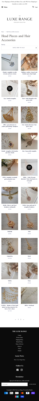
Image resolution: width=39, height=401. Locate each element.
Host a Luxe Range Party (19, 360)
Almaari (19, 350)
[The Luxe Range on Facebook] (17, 370)
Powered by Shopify (28, 390)
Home (2, 32)
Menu (5, 7)
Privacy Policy (19, 337)
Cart (36, 7)
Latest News (19, 356)
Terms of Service (19, 344)
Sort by (3, 44)
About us (19, 346)
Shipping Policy (19, 339)
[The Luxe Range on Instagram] (22, 370)
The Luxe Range (19, 390)
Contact (19, 335)
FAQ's (19, 348)
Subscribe (32, 384)
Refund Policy (19, 342)
